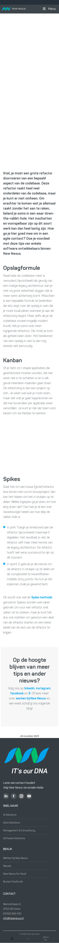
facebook (17, 693)
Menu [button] (52, 9)
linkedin (29, 688)
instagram (43, 688)
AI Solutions (9, 815)
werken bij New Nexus (31, 698)
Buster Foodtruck (13, 882)
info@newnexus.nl (13, 918)
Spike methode (41, 597)
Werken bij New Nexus (15, 858)
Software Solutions (14, 838)
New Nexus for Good (14, 874)
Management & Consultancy (19, 830)
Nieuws (7, 866)
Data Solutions (11, 823)
